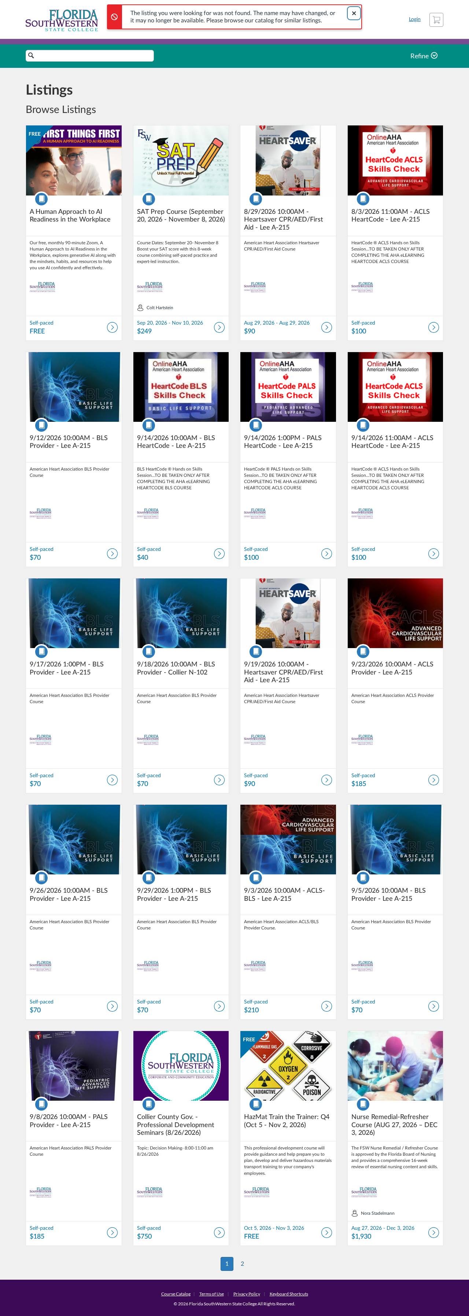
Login (415, 19)
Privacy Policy (246, 1294)
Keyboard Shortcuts (289, 1294)
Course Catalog (176, 1294)
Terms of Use (211, 1294)
